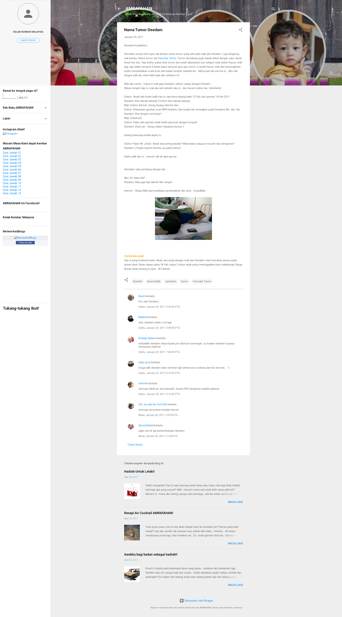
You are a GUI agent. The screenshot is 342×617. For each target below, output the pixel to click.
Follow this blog (25, 242)
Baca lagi (235, 502)
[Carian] (273, 9)
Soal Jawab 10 (12, 183)
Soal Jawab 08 (12, 176)
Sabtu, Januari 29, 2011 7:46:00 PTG (159, 352)
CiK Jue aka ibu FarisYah (152, 404)
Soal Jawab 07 (12, 173)
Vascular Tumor (167, 58)
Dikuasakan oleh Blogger (198, 600)
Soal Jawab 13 (12, 193)
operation (170, 281)
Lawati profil (28, 40)
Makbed (142, 317)
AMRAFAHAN (139, 8)
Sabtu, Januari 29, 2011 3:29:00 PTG (159, 306)
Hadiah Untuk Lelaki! (139, 471)
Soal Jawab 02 (12, 156)
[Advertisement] (264, 75)
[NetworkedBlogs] (25, 237)
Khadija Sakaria (147, 338)
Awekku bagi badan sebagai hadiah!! (150, 554)
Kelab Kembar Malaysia (28, 31)
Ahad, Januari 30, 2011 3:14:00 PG (158, 436)
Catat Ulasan (135, 444)
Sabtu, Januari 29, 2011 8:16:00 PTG (159, 373)
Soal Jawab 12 (12, 190)
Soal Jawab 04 (12, 163)
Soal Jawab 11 (12, 186)
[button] (241, 30)
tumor (184, 281)
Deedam (137, 281)
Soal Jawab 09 (12, 179)
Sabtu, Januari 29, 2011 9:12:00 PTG (159, 394)
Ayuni (142, 296)
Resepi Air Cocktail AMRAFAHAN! (148, 513)
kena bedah (153, 281)
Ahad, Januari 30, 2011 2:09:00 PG (158, 415)
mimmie (143, 383)
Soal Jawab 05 (12, 166)
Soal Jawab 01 (12, 152)
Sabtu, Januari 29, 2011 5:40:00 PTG (159, 327)
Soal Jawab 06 (12, 169)
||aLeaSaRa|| (145, 425)
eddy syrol (144, 362)
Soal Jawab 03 (12, 159)
